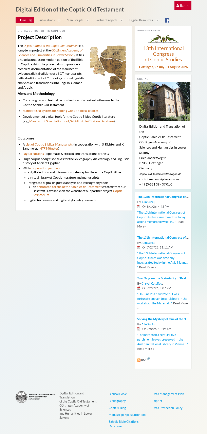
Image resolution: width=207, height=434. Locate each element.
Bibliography (117, 401)
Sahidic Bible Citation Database (92, 121)
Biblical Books (118, 394)
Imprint (157, 401)
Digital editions (33, 153)
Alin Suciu (148, 202)
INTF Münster (48, 148)
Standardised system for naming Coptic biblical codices (60, 110)
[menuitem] (182, 5)
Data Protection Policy (167, 408)
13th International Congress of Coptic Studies (163, 53)
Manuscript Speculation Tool (49, 121)
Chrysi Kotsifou (152, 283)
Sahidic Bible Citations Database (124, 424)
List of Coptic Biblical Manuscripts (49, 144)
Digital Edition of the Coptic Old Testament (70, 9)
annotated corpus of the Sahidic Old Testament (69, 187)
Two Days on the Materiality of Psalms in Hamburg (172, 278)
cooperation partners (45, 168)
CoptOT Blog (117, 408)
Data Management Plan (168, 394)
